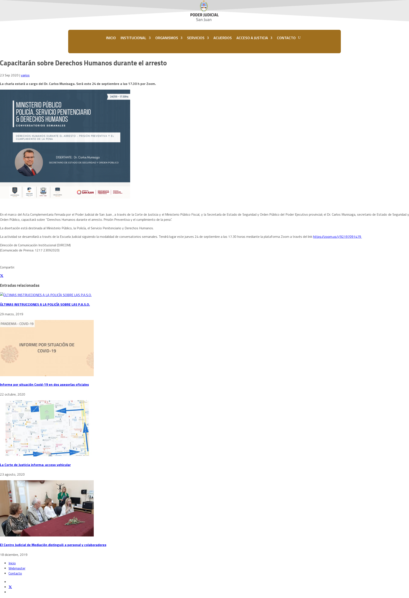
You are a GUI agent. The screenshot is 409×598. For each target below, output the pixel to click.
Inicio (12, 563)
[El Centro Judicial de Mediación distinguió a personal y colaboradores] (47, 535)
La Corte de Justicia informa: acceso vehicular (35, 464)
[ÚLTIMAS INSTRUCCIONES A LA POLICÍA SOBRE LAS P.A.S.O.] (46, 294)
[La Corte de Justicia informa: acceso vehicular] (47, 455)
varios (25, 75)
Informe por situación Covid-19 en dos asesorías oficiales (44, 384)
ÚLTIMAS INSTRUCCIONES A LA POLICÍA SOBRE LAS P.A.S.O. (45, 304)
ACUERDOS (222, 38)
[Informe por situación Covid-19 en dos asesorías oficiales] (47, 374)
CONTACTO (286, 38)
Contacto (15, 573)
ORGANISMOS (166, 38)
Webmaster (17, 568)
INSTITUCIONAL (133, 38)
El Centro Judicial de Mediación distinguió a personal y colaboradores (53, 544)
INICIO (111, 38)
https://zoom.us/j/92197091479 (337, 236)
